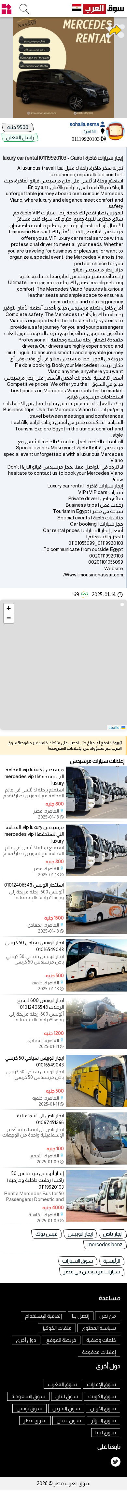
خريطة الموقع (61, 1340)
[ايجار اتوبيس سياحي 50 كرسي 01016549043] (96, 990)
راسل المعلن (20, 137)
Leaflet (114, 727)
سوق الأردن (103, 1408)
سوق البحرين (66, 1408)
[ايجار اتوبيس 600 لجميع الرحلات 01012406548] (96, 1047)
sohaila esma (85, 124)
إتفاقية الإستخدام (43, 1316)
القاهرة (89, 131)
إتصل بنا (80, 1316)
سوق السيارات (77, 1261)
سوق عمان (69, 1420)
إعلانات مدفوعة (99, 1352)
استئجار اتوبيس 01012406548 (34, 885)
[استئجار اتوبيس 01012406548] (96, 932)
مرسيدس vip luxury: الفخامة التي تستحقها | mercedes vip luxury (34, 776)
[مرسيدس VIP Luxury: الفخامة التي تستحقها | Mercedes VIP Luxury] (96, 816)
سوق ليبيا (105, 1432)
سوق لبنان (66, 1396)
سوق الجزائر (103, 1420)
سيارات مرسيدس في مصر (92, 1271)
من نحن (107, 1316)
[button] (9, 608)
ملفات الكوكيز (57, 1328)
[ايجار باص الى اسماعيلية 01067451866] (96, 1163)
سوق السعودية (28, 1396)
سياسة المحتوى (99, 1328)
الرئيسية (111, 1261)
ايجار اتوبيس (80, 1234)
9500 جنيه (17, 127)
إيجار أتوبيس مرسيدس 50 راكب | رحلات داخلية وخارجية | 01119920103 (35, 1180)
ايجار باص (112, 1234)
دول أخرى (26, 1340)
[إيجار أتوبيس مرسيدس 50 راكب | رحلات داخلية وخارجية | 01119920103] (96, 1220)
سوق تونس (29, 1408)
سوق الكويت (102, 1396)
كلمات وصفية (101, 1340)
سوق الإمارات (101, 1384)
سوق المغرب (62, 1384)
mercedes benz (105, 1244)
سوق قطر (35, 1420)
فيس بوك (46, 1234)
